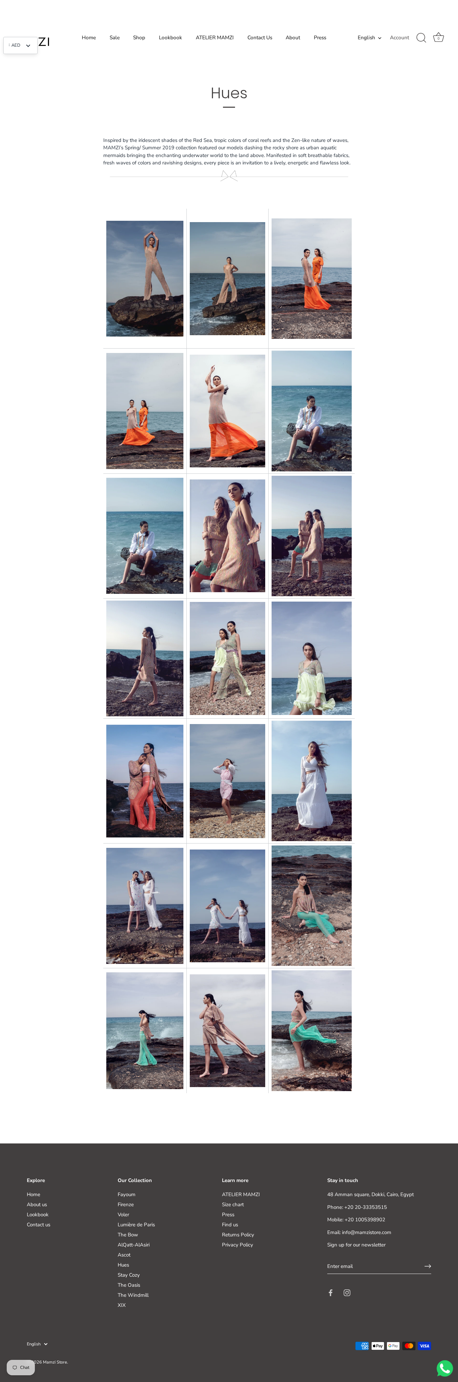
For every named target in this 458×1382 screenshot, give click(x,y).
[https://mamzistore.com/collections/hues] (144, 279)
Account (399, 37)
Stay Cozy (129, 1275)
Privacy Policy (237, 1244)
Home (89, 37)
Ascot (124, 1254)
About (293, 37)
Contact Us (259, 37)
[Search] (421, 38)
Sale (115, 37)
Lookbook (170, 37)
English (366, 38)
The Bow (128, 1234)
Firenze (126, 1204)
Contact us (38, 1224)
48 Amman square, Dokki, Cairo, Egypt (370, 1194)
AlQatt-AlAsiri (134, 1244)
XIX (122, 1305)
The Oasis (129, 1285)
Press (320, 37)
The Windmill (133, 1295)
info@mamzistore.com (366, 1232)
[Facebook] (330, 1292)
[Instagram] (347, 1292)
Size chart (233, 1204)
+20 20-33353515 (365, 1207)
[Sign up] (427, 1266)
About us (37, 1204)
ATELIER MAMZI (215, 37)
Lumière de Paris (136, 1224)
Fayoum (126, 1194)
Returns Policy (238, 1234)
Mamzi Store (55, 1362)
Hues (123, 1265)
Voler (123, 1214)
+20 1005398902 (365, 1219)
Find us (230, 1224)
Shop (139, 37)
